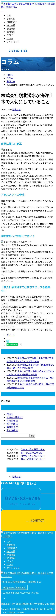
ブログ (10, 35)
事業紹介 (11, 18)
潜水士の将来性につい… (33, 459)
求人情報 (12, 430)
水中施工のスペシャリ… (32, 455)
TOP (9, 15)
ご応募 (41, 323)
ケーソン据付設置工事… (33, 449)
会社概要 (11, 28)
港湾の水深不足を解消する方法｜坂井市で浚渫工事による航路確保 (30, 379)
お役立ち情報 (15, 417)
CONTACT (10, 55)
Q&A (10, 414)
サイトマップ (13, 41)
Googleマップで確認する (14, 587)
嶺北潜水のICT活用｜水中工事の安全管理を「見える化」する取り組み (30, 359)
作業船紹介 (12, 22)
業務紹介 (12, 427)
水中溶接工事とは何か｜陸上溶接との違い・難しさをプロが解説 (30, 366)
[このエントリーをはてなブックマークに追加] (8, 341)
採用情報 (11, 31)
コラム (10, 38)
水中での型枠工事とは (31, 452)
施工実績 (11, 25)
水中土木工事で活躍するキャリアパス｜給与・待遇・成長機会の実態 (30, 372)
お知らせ (12, 420)
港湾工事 (11, 81)
